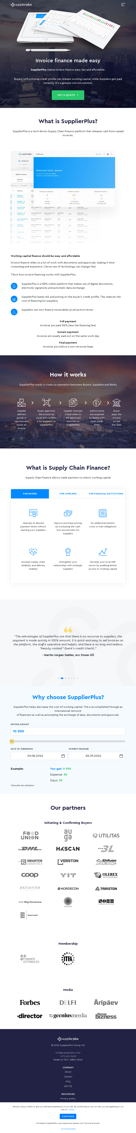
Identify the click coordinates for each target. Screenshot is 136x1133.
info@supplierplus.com (68, 1053)
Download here (68, 1129)
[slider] (12, 741)
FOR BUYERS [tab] (30, 494)
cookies (70, 1110)
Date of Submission (22, 749)
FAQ (68, 1081)
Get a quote (67, 95)
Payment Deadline (79, 749)
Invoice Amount (20, 724)
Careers (68, 1077)
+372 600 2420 (68, 1056)
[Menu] (123, 5)
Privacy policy (68, 1098)
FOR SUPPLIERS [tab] (68, 494)
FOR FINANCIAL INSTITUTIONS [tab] (106, 494)
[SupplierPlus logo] (21, 4)
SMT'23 (68, 1086)
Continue (68, 1116)
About (68, 1072)
